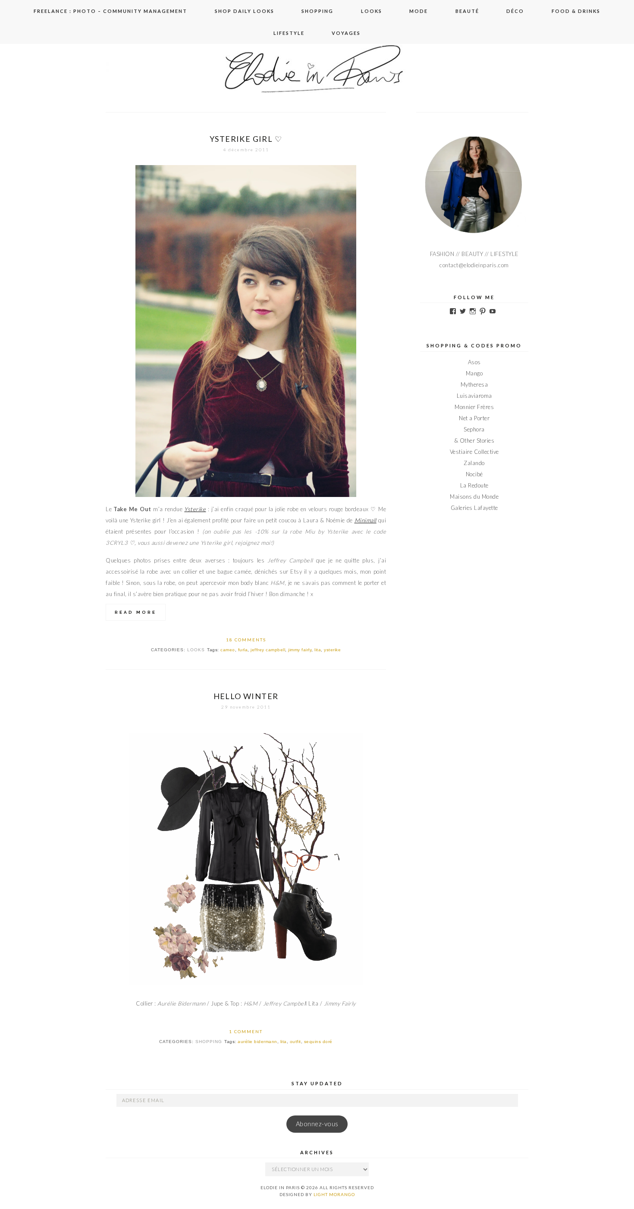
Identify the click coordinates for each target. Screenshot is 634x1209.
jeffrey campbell (268, 649)
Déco (515, 11)
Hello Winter (246, 696)
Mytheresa (474, 384)
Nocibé (474, 474)
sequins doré (318, 1041)
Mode (418, 11)
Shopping (317, 11)
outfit (295, 1041)
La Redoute (474, 485)
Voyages (346, 33)
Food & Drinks (576, 11)
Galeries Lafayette (474, 507)
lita (317, 649)
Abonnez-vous (317, 1124)
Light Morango (334, 1194)
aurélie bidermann (257, 1041)
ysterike (332, 649)
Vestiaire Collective (474, 451)
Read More (136, 612)
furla (243, 649)
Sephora (474, 429)
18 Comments (246, 639)
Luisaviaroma (474, 395)
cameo (227, 649)
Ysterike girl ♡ (246, 139)
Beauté (467, 11)
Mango (474, 373)
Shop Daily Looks (244, 11)
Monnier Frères (474, 406)
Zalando (474, 462)
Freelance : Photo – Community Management (110, 11)
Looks (371, 11)
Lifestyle (288, 33)
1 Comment (246, 1031)
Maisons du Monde (474, 496)
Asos (474, 362)
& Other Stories (474, 440)
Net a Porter (474, 418)
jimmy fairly (299, 649)
